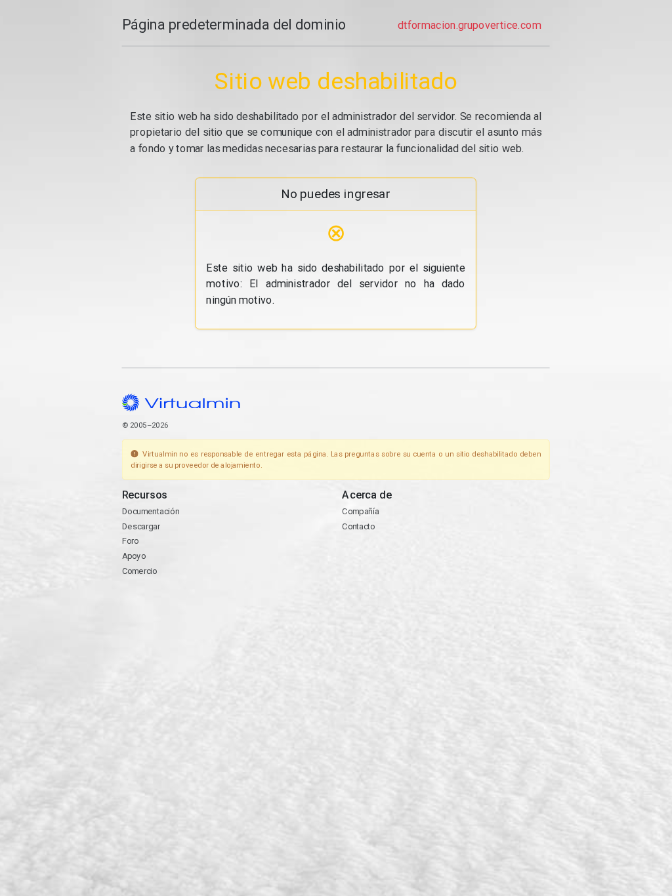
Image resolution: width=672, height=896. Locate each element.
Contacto (359, 526)
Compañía (361, 511)
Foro (130, 541)
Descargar (141, 526)
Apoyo (134, 556)
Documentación (150, 511)
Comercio (140, 571)
